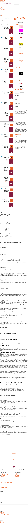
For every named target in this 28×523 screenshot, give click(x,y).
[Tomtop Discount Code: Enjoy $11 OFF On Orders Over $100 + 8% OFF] (2, 199)
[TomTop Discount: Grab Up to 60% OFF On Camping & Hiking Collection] (2, 123)
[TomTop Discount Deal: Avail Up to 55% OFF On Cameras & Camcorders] (2, 91)
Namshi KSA (2, 477)
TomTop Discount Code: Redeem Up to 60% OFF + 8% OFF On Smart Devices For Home (6, 136)
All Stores (2, 7)
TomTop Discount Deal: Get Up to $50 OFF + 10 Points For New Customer (6, 28)
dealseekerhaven (2, 1)
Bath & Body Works (3, 473)
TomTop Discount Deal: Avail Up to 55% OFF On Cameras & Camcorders (6, 93)
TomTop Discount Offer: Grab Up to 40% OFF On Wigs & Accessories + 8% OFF (6, 190)
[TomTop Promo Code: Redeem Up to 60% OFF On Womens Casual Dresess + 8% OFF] (2, 156)
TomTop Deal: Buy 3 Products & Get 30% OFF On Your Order (6, 38)
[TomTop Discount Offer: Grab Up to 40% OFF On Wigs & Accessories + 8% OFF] (2, 188)
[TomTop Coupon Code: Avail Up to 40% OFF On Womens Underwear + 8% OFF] (2, 167)
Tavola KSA (2, 476)
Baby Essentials (17, 475)
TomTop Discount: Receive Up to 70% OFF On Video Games (6, 103)
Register (1, 511)
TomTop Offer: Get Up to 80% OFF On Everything (6, 48)
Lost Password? (2, 513)
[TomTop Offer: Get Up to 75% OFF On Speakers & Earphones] (2, 80)
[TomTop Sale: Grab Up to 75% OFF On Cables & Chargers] (2, 69)
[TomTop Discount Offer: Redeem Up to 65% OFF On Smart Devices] (2, 59)
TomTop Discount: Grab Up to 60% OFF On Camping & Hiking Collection (6, 125)
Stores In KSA (3, 10)
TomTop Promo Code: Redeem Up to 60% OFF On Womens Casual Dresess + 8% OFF (6, 158)
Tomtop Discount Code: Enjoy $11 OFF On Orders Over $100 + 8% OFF (6, 201)
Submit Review (17, 93)
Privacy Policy (4, 487)
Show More (6, 40)
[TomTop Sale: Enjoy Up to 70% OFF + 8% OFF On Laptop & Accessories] (2, 178)
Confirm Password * (2, 510)
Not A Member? (2, 522)
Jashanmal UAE (3, 475)
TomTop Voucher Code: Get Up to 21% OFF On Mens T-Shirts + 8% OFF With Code (6, 147)
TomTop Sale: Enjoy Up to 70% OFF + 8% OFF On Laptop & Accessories (6, 179)
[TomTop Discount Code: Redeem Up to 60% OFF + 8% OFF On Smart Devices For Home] (2, 134)
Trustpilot (16, 91)
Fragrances (16, 477)
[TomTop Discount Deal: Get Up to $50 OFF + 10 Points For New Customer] (2, 26)
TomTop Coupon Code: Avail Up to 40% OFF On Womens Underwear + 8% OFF (6, 169)
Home (1, 6)
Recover (1, 520)
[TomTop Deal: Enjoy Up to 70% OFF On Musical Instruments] (2, 113)
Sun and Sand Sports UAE (4, 474)
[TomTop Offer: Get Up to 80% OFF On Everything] (2, 48)
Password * (1, 509)
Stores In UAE (3, 9)
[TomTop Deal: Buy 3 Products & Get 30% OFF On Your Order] (2, 37)
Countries (2, 8)
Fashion (16, 474)
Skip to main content (2, 0)
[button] (14, 5)
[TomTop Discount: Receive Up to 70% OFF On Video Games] (2, 102)
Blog (1, 13)
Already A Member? (2, 512)
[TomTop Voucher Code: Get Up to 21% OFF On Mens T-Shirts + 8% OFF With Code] (2, 145)
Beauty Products (17, 476)
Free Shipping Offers (17, 473)
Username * (1, 491)
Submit (2, 212)
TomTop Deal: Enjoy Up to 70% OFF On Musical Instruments (6, 114)
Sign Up (2, 15)
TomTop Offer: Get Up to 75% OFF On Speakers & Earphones (6, 82)
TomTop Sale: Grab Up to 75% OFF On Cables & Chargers (6, 70)
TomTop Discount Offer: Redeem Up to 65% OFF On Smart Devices (6, 60)
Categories (2, 14)
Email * (1, 505)
